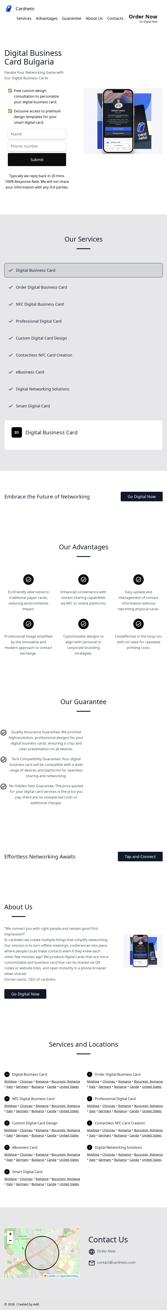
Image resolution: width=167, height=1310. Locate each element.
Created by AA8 (28, 1304)
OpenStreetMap (69, 1276)
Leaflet (51, 1276)
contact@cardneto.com (116, 1262)
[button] (10, 1234)
